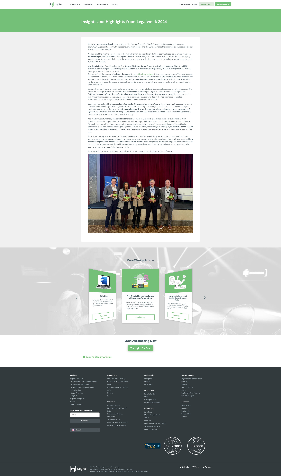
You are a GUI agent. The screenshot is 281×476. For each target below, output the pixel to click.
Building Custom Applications (83, 387)
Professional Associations (116, 425)
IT (108, 396)
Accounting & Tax (113, 420)
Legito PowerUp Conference (191, 379)
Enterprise (148, 379)
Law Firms (111, 417)
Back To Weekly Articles (99, 356)
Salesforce (148, 412)
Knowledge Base (150, 394)
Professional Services (115, 414)
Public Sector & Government (117, 422)
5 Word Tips (103, 296)
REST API (147, 421)
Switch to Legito (76, 404)
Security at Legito (187, 396)
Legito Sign (77, 390)
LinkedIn (185, 467)
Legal (109, 384)
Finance (110, 393)
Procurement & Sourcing (116, 379)
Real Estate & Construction (117, 408)
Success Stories (187, 387)
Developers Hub (150, 400)
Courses (184, 381)
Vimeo (197, 467)
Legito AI (74, 396)
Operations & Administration (118, 381)
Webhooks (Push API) (152, 426)
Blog (146, 397)
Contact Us (185, 411)
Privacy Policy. (129, 469)
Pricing (72, 401)
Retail (109, 411)
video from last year (145, 74)
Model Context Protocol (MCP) (155, 423)
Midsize (147, 381)
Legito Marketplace (77, 399)
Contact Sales (185, 4)
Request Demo (206, 4)
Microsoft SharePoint (152, 415)
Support (184, 408)
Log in (194, 4)
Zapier (146, 418)
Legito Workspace (76, 379)
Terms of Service (138, 471)
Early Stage (148, 384)
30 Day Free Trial (223, 4)
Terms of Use (186, 414)
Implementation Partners (190, 393)
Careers (184, 417)
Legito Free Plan (77, 393)
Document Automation (81, 384)
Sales (109, 390)
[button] (76, 297)
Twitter (208, 467)
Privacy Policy (115, 467)
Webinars (184, 384)
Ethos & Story (186, 405)
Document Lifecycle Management (85, 381)
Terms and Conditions (115, 469)
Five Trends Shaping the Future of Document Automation (140, 297)
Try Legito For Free (140, 348)
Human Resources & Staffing (117, 387)
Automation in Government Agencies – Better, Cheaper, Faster (178, 298)
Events (183, 390)
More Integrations (151, 429)
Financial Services (113, 405)
